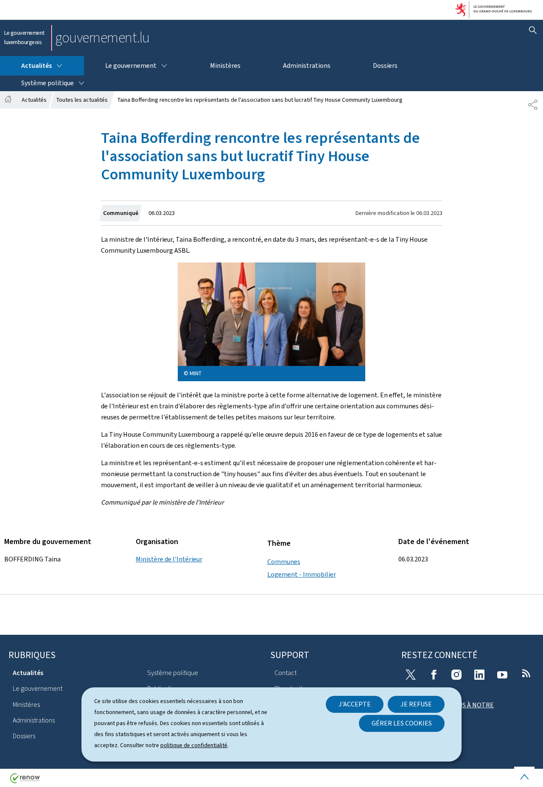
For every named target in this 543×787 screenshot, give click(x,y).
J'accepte (355, 704)
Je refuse (416, 704)
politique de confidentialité (193, 745)
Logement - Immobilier (301, 574)
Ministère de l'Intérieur (169, 559)
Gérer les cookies (402, 723)
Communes (283, 561)
